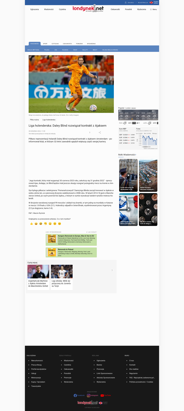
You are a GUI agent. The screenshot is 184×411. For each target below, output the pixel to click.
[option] (42, 361)
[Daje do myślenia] (45, 223)
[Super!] (36, 223)
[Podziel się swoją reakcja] (89, 132)
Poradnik (128, 9)
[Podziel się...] (99, 132)
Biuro (127, 355)
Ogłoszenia (34, 9)
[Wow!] (50, 223)
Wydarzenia (141, 9)
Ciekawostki (115, 9)
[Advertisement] (92, 22)
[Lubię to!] (31, 223)
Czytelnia (62, 9)
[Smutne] (54, 223)
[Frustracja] (59, 223)
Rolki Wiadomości (126, 154)
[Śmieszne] (40, 223)
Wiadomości (49, 9)
